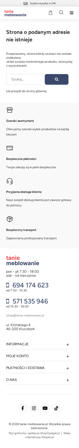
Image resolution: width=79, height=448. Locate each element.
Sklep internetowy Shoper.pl (48, 435)
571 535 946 (29, 301)
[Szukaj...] (56, 79)
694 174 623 (29, 285)
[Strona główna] (14, 13)
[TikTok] (56, 408)
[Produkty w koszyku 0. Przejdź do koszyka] (50, 12)
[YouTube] (45, 408)
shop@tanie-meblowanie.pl (25, 315)
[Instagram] (34, 408)
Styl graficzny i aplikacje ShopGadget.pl (34, 433)
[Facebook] (23, 408)
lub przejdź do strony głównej (26, 91)
